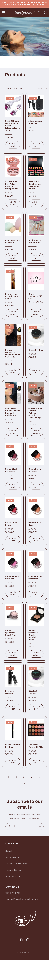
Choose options (36, 313)
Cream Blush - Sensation (35, 577)
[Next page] (24, 783)
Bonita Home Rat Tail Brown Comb (12, 296)
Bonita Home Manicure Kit (34, 241)
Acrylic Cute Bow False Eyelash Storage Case (11, 185)
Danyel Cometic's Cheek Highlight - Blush (33, 635)
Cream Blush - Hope (35, 524)
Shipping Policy (12, 876)
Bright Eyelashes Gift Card (35, 296)
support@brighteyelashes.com (21, 899)
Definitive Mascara (10, 692)
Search (8, 851)
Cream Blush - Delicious (35, 470)
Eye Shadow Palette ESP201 (35, 746)
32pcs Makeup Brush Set (35, 122)
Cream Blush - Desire (12, 524)
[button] (3, 12)
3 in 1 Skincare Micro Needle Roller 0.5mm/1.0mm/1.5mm (13, 125)
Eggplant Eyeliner (32, 692)
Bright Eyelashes (27, 953)
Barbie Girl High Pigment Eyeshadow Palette (34, 185)
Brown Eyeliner (35, 350)
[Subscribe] (40, 826)
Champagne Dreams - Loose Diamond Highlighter (12, 411)
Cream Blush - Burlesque (12, 470)
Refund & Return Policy (16, 864)
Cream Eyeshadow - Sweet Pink (11, 632)
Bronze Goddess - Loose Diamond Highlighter (12, 353)
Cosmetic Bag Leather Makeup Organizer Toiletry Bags (35, 413)
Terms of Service (13, 870)
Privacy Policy (12, 857)
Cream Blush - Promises (12, 577)
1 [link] (8, 777)
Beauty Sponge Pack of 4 (12, 241)
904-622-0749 (12, 893)
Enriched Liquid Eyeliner (12, 746)
